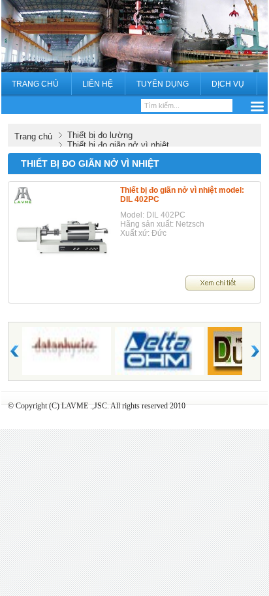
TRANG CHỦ (35, 84)
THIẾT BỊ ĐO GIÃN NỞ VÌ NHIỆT (90, 163)
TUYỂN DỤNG (162, 84)
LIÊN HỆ (97, 84)
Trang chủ (33, 136)
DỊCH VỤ (228, 84)
